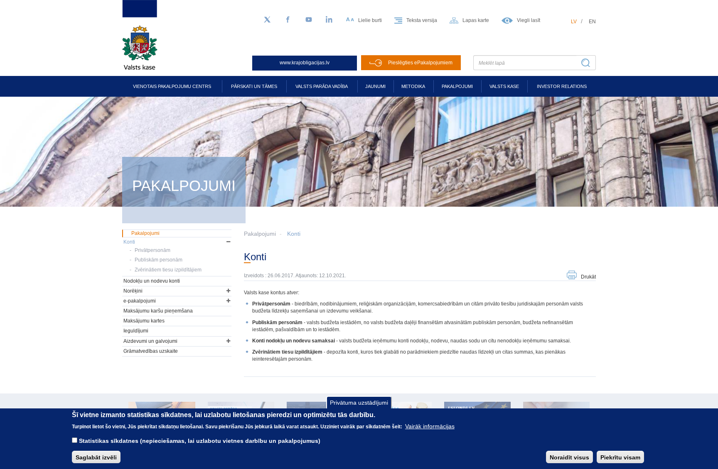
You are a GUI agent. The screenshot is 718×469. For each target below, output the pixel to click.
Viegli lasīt (528, 20)
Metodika (413, 86)
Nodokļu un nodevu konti (151, 281)
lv (574, 21)
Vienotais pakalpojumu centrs (172, 86)
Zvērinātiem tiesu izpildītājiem (168, 270)
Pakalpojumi (457, 86)
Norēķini (133, 291)
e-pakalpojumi (139, 301)
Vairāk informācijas (430, 426)
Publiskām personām (158, 260)
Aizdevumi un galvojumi (150, 341)
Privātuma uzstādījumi (359, 402)
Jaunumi (375, 86)
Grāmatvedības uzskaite (150, 351)
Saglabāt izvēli (96, 457)
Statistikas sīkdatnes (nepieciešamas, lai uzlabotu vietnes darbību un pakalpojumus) (199, 440)
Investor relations (562, 86)
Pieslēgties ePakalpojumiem (420, 63)
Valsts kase (504, 86)
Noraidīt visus (569, 457)
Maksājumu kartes (144, 321)
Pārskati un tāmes (254, 86)
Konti (293, 233)
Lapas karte (475, 20)
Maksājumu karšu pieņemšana (158, 311)
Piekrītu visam (620, 457)
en (592, 21)
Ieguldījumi (135, 331)
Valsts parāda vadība (321, 86)
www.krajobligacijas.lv (304, 63)
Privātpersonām (152, 250)
